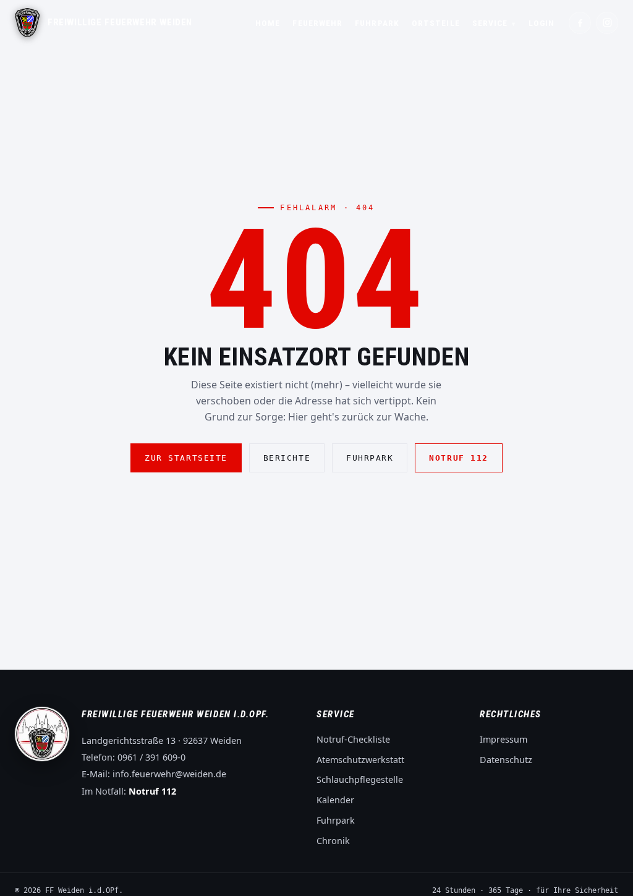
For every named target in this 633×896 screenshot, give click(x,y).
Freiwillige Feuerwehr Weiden (120, 23)
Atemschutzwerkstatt (360, 760)
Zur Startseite (186, 458)
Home (267, 23)
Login (541, 23)
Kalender (335, 800)
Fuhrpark (377, 23)
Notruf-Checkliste (353, 739)
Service (494, 23)
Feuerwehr (317, 23)
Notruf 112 (458, 458)
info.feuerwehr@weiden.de (169, 774)
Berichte (286, 458)
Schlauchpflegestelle (359, 779)
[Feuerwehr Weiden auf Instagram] (607, 23)
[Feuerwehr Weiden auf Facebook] (580, 23)
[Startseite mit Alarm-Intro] (27, 22)
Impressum (503, 739)
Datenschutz (506, 760)
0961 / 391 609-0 (151, 757)
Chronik (333, 841)
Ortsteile (436, 23)
